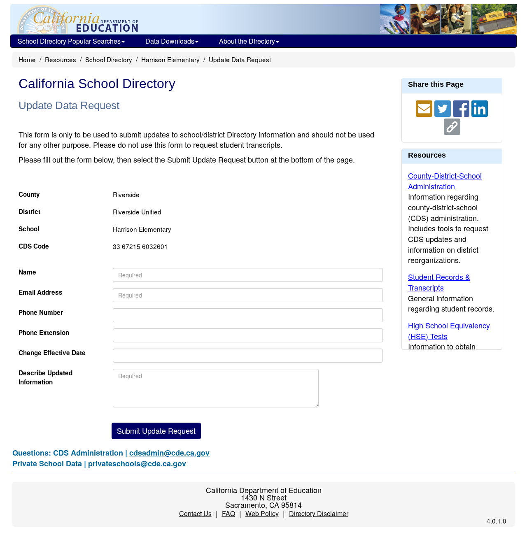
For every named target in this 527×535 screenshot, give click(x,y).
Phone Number (41, 312)
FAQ (228, 513)
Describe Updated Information (45, 377)
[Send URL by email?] (425, 107)
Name (27, 272)
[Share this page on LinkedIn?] (479, 107)
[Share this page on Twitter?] (443, 107)
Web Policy (262, 513)
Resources (60, 59)
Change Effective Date (52, 353)
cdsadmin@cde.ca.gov (169, 452)
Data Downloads (169, 41)
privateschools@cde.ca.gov (137, 463)
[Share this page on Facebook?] (462, 107)
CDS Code (34, 246)
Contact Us (195, 513)
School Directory (108, 59)
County (29, 194)
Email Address (41, 292)
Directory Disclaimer (318, 513)
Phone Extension (44, 332)
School (29, 229)
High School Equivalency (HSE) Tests (449, 330)
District (29, 211)
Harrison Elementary (170, 59)
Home (27, 59)
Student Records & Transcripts (439, 282)
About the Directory (247, 41)
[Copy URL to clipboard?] (452, 125)
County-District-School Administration (445, 180)
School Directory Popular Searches (69, 41)
